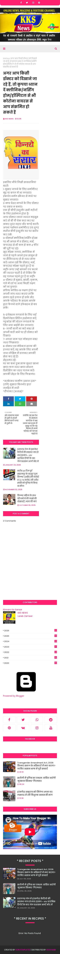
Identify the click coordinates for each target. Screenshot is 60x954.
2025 (30, 636)
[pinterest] (39, 2)
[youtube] (51, 728)
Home (6, 58)
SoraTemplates (23, 949)
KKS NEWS (9, 118)
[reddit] (51, 719)
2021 (30, 657)
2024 (30, 641)
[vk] (23, 728)
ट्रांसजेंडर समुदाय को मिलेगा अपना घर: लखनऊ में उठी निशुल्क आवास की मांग (35, 793)
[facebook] (21, 2)
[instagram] (33, 2)
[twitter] (27, 2)
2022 (30, 652)
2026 (30, 630)
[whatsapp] (37, 719)
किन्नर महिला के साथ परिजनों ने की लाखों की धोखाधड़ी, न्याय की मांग (27, 498)
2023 (30, 646)
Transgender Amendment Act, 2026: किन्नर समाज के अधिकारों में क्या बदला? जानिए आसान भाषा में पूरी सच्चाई (36, 765)
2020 (30, 663)
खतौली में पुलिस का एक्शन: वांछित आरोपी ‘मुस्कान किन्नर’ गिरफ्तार (36, 779)
